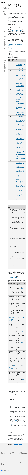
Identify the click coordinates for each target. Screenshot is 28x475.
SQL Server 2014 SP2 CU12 (5, 33)
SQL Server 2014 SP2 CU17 (5, 19)
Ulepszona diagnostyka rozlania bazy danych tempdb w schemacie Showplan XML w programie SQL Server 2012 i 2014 (20, 175)
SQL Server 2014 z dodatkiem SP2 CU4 (5, 59)
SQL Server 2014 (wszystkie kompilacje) (5, 75)
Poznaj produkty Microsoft (3, 453)
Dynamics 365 (2, 462)
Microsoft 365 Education (21, 451)
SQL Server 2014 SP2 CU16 (5, 22)
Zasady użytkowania (12, 472)
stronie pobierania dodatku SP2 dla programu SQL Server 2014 (15, 30)
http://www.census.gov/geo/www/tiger (15, 424)
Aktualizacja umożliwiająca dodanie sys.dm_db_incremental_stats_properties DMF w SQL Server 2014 (20, 104)
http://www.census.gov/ (14, 420)
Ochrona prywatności (20, 462)
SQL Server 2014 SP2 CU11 (5, 36)
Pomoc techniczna (3, 2)
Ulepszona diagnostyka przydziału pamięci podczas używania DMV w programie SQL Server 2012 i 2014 (20, 182)
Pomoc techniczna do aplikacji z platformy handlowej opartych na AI (13, 461)
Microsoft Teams (2, 466)
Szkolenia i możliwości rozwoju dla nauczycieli (23, 453)
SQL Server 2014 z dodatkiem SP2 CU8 (5, 45)
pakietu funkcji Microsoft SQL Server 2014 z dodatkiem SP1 (11, 320)
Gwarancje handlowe (11, 454)
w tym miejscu (22, 288)
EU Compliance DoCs (2, 473)
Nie (20, 444)
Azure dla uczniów (20, 455)
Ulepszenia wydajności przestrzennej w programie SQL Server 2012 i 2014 (20, 179)
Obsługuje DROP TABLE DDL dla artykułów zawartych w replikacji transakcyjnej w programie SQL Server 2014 (20, 90)
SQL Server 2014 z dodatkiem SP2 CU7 (5, 49)
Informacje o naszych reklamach (20, 472)
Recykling (10, 453)
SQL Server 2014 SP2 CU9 (5, 42)
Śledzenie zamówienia (12, 452)
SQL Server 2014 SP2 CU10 (5, 39)
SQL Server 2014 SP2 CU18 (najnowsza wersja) (5, 15)
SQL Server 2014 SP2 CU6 (5, 53)
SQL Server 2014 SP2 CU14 (5, 28)
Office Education (20, 452)
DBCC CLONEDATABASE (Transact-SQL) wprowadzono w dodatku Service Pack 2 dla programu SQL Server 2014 (20, 68)
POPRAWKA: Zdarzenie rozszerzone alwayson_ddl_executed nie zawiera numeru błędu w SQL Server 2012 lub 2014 (20, 167)
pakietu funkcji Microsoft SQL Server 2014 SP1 (11, 368)
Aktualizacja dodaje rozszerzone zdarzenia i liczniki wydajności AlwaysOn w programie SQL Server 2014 (20, 83)
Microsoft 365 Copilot (2, 465)
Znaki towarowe (16, 472)
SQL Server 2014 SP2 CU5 (5, 56)
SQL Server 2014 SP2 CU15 (5, 25)
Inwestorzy (20, 463)
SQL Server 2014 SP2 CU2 (5, 65)
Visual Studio (11, 467)
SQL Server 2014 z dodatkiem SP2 (5, 71)
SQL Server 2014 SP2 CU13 (5, 31)
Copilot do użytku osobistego (3, 451)
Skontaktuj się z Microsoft (3, 472)
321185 (9, 437)
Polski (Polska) (3, 469)
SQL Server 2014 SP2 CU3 (5, 62)
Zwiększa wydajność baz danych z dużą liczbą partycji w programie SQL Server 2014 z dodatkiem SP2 (20, 71)
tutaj (9, 32)
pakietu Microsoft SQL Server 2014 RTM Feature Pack (12, 317)
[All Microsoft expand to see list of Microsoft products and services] (1, 1)
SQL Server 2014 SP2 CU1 (5, 68)
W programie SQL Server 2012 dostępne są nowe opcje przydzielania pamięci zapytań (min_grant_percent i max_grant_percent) (20, 171)
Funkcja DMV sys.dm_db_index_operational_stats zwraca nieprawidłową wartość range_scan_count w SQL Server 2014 (20, 125)
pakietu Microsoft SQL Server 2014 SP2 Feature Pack (23, 317)
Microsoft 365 (2, 452)
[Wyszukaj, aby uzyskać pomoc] (2, 0)
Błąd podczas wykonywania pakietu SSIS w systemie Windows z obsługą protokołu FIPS (20, 199)
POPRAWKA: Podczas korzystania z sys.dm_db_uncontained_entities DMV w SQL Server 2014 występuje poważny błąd (20, 79)
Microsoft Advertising (2, 464)
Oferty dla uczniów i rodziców (21, 454)
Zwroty (10, 451)
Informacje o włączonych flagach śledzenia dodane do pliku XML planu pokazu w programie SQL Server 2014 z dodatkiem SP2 (20, 100)
